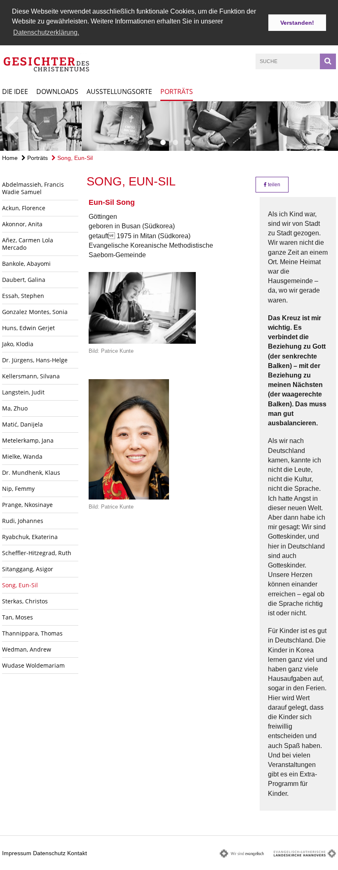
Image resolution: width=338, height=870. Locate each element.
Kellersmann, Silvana (31, 376)
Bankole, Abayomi (26, 263)
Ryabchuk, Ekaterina (30, 537)
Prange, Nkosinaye (27, 505)
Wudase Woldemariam (33, 665)
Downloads (57, 91)
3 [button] (175, 142)
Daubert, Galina (23, 280)
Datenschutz (49, 853)
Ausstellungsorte (119, 91)
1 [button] (150, 142)
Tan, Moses (17, 617)
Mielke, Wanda (22, 456)
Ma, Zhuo (15, 408)
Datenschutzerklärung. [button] (46, 32)
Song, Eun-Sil (74, 158)
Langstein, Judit (23, 392)
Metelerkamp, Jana (28, 440)
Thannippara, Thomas (32, 633)
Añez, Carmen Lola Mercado (27, 243)
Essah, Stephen (23, 296)
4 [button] (187, 142)
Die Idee (15, 91)
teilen (273, 185)
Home (10, 158)
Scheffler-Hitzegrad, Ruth (36, 553)
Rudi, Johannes (22, 521)
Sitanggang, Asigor (27, 569)
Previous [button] (11, 126)
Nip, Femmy (18, 488)
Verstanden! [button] (297, 22)
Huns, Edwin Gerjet (28, 328)
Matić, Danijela (22, 424)
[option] (169, 126)
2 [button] (163, 142)
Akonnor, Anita (22, 224)
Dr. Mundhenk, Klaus (31, 472)
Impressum (16, 853)
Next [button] (327, 126)
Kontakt (77, 853)
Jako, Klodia (17, 344)
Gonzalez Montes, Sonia (35, 312)
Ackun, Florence (23, 208)
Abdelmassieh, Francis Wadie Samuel (33, 188)
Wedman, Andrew (26, 649)
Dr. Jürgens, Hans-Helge (35, 360)
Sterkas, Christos (25, 601)
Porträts (176, 91)
